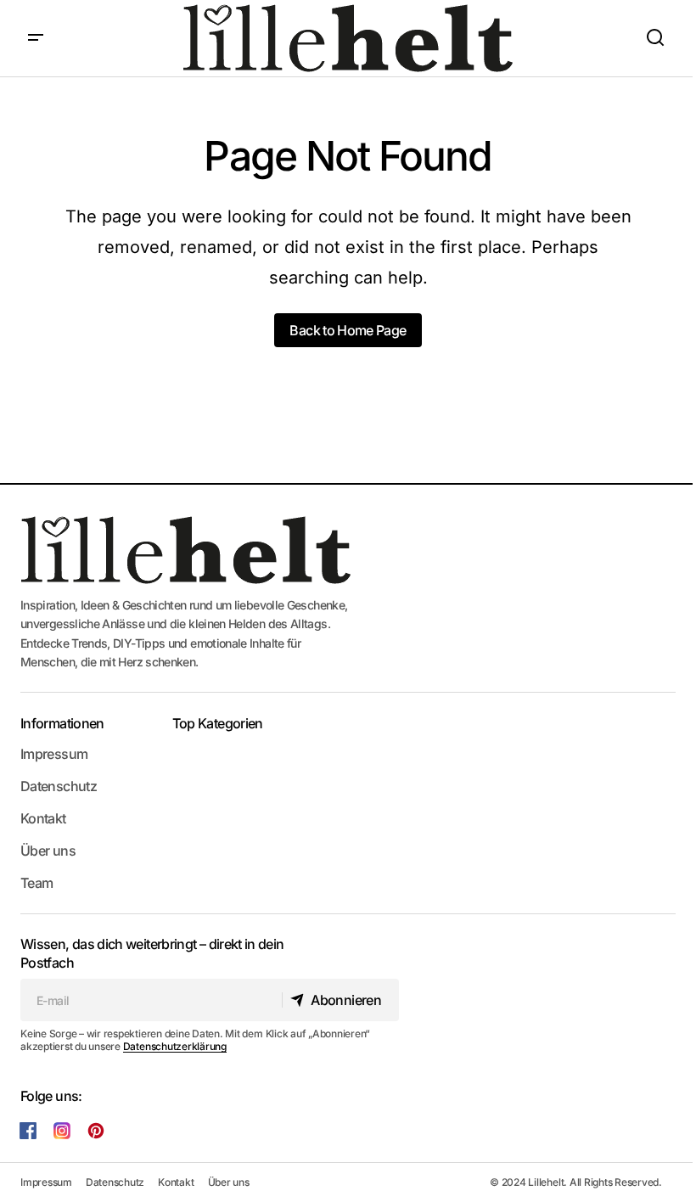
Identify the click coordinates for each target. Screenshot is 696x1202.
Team (36, 882)
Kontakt (43, 818)
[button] (35, 38)
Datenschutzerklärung (175, 1046)
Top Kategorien (217, 723)
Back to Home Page (347, 330)
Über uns (48, 850)
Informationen (62, 723)
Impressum (53, 753)
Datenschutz (58, 786)
